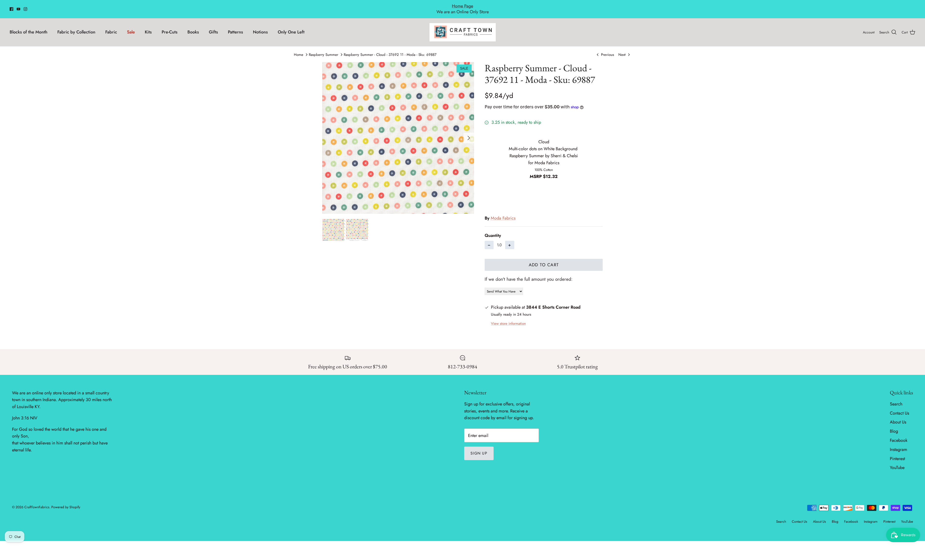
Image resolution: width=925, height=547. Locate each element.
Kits (148, 27)
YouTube (897, 462)
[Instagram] (25, 6)
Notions (260, 27)
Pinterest (897, 453)
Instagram (898, 444)
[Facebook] (11, 6)
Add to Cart (544, 259)
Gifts (213, 27)
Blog (894, 426)
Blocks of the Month (28, 27)
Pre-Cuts (170, 27)
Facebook (898, 435)
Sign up (478, 448)
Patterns (235, 27)
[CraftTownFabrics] (462, 27)
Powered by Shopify (65, 502)
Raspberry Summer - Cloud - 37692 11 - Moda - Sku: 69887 (390, 49)
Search (896, 399)
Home (298, 49)
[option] (398, 132)
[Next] (468, 132)
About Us (898, 417)
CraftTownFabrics (36, 502)
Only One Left (291, 27)
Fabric (111, 27)
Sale (131, 27)
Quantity (493, 231)
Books (193, 27)
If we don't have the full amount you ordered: (529, 274)
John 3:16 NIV (24, 413)
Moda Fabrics (503, 213)
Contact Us (899, 408)
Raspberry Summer (323, 49)
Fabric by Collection (76, 27)
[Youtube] (18, 6)
